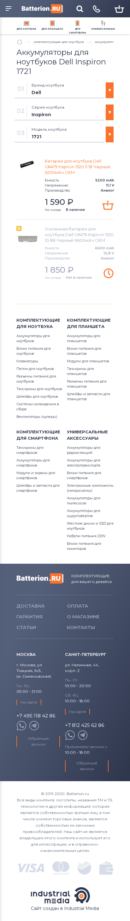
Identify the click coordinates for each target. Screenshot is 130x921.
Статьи (26, 627)
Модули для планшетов (88, 361)
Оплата (77, 606)
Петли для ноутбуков (35, 368)
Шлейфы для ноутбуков (37, 396)
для (26, 28)
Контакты (81, 627)
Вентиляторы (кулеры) (36, 416)
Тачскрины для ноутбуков (39, 389)
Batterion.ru (40, 578)
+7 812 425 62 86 (84, 725)
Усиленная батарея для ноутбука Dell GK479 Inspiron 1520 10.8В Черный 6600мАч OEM (79, 234)
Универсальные (103, 28)
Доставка (30, 606)
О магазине (83, 617)
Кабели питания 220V (86, 536)
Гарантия (29, 617)
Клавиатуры (27, 361)
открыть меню (9, 9)
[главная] (19, 42)
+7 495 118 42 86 (35, 716)
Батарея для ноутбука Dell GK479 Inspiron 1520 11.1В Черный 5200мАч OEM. (77, 166)
